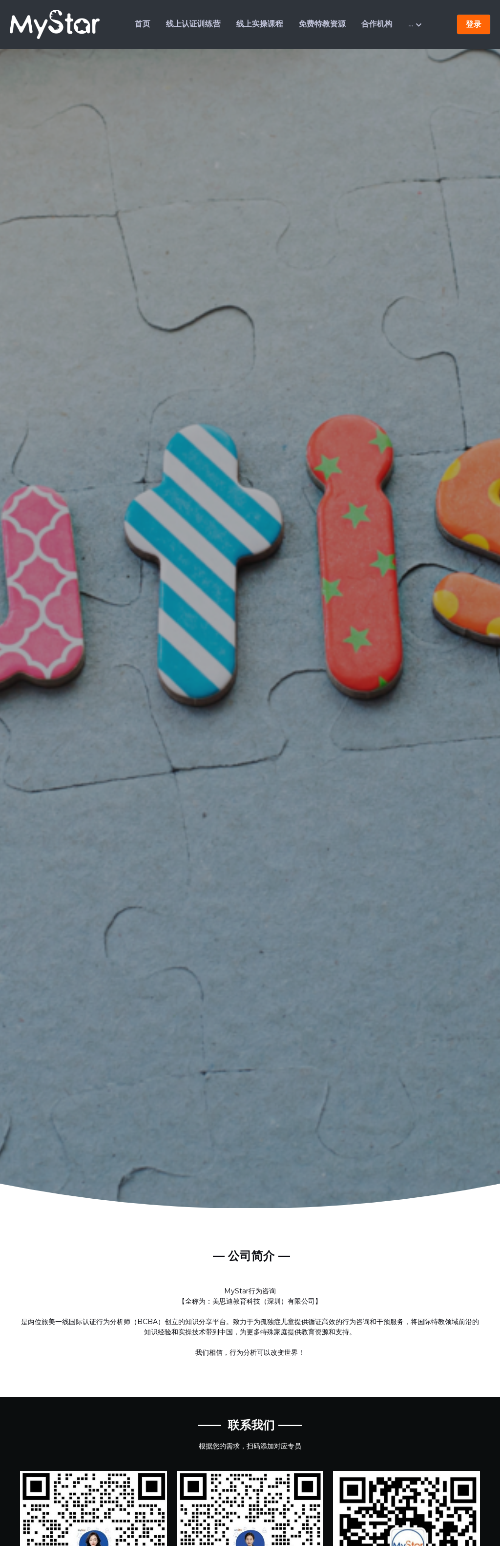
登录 (473, 24)
